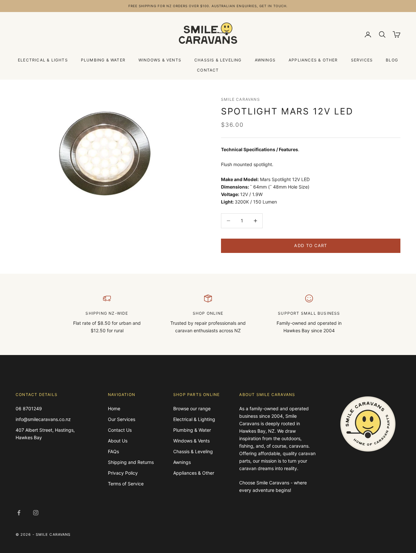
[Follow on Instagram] (35, 512)
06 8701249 (29, 408)
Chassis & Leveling (218, 60)
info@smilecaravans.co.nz (43, 419)
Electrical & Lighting (194, 419)
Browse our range (192, 408)
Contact (208, 70)
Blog (392, 60)
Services (362, 60)
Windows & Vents (159, 60)
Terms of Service (126, 483)
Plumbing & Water (103, 60)
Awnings (265, 60)
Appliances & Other (313, 60)
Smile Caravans (240, 99)
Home (114, 408)
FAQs (113, 451)
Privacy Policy (123, 473)
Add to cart (310, 245)
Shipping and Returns (131, 462)
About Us (117, 440)
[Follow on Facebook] (19, 512)
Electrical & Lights (43, 60)
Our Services (121, 419)
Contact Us (120, 430)
